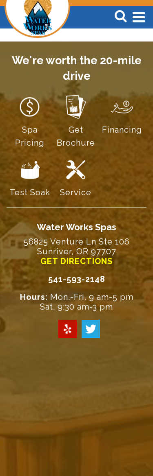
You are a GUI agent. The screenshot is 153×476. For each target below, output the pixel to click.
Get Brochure (76, 136)
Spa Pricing (29, 136)
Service (75, 192)
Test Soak (29, 192)
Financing (122, 130)
